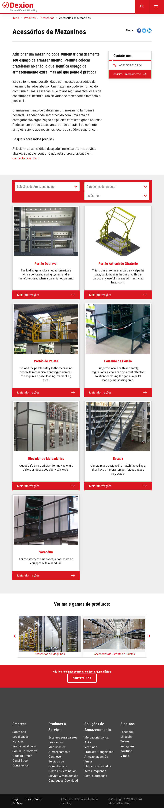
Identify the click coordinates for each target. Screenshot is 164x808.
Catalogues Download (63, 780)
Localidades (20, 736)
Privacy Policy (33, 799)
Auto (87, 742)
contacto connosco (25, 158)
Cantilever (55, 756)
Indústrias (93, 195)
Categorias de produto (101, 186)
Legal (15, 799)
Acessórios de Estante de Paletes (114, 654)
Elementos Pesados (97, 766)
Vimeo (124, 756)
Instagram (127, 746)
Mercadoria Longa (96, 737)
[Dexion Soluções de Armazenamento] (19, 7)
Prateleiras (55, 742)
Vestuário (90, 747)
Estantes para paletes (62, 737)
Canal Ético (20, 760)
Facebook (127, 732)
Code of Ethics (22, 756)
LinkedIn (126, 736)
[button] (14, 636)
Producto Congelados (98, 752)
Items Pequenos (95, 771)
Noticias (18, 741)
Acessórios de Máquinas (50, 654)
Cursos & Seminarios (62, 771)
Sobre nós (19, 732)
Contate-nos (82, 678)
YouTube (126, 751)
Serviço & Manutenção (63, 776)
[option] (49, 636)
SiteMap (17, 803)
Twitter (125, 741)
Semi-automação (95, 776)
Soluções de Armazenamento (36, 186)
